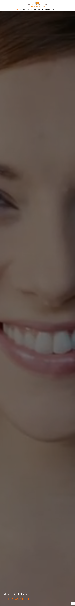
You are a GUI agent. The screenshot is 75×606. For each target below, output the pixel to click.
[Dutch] (56, 9)
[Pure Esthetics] (37, 4)
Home (17, 9)
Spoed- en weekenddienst (38, 9)
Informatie (47, 9)
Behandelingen (22, 9)
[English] (58, 9)
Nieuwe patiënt (29, 9)
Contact (52, 9)
